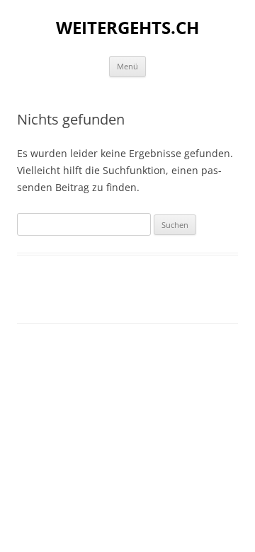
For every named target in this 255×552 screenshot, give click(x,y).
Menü (127, 66)
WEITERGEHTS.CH (127, 28)
